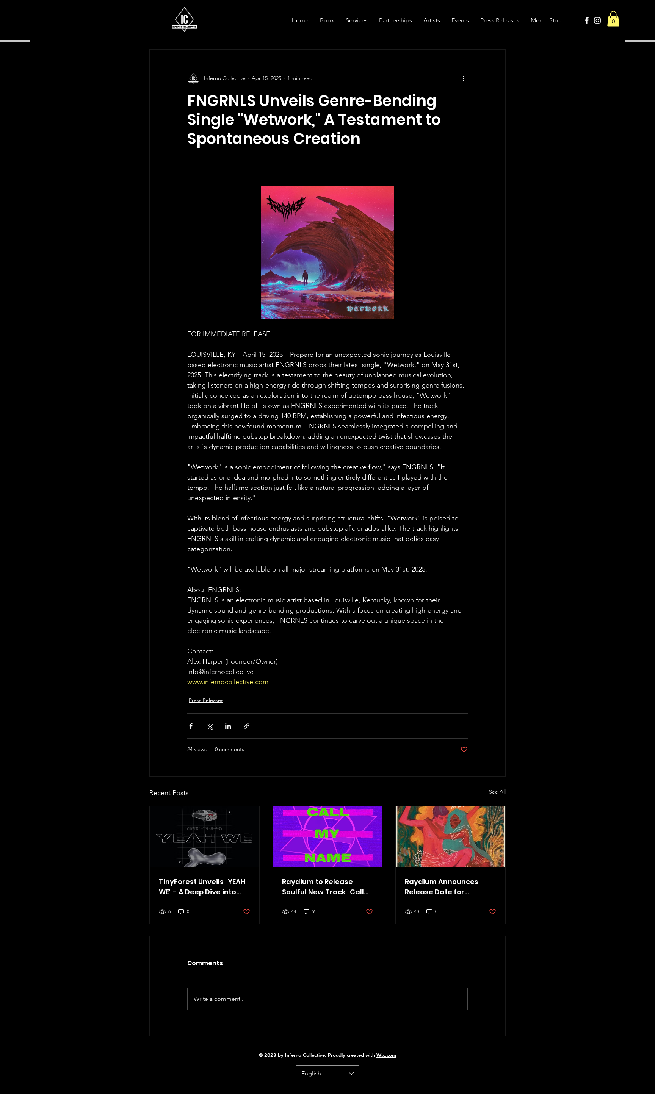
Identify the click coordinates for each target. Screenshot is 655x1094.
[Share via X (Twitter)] (209, 726)
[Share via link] (246, 726)
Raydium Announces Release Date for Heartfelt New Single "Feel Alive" (441, 887)
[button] (613, 19)
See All (497, 791)
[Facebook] (586, 20)
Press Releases (206, 700)
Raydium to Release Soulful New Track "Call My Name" (323, 887)
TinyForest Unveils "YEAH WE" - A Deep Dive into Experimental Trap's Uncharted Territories (202, 887)
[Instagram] (597, 20)
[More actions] (463, 78)
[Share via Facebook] (190, 726)
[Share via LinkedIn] (228, 726)
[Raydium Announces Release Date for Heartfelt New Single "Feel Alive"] (450, 836)
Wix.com (386, 1055)
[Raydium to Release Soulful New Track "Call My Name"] (327, 836)
